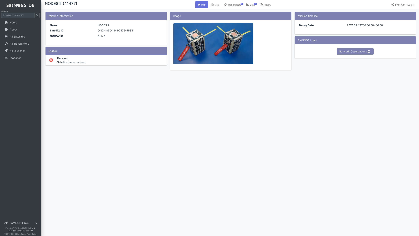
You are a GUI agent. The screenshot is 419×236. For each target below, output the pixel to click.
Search (4, 11)
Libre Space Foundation (26, 234)
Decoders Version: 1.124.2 (19, 231)
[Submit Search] (37, 15)
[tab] (201, 4)
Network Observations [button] (353, 51)
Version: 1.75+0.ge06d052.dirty (20, 228)
